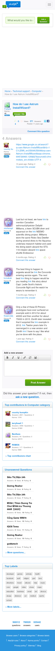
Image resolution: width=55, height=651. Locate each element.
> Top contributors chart (18, 455)
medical (33, 596)
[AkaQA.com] (11, 4)
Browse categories (27, 635)
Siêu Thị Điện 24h (16, 477)
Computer (37, 91)
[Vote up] (15, 121)
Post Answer (38, 382)
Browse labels (43, 635)
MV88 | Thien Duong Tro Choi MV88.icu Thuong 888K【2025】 (19, 506)
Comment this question (39, 131)
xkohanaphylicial (11, 228)
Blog (39, 645)
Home (8, 91)
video (24, 587)
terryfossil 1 (17, 423)
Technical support (21, 91)
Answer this (19, 114)
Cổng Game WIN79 (16, 517)
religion (26, 578)
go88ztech (12, 543)
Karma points (33, 640)
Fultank (7, 108)
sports (41, 596)
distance (18, 596)
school (9, 600)
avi (25, 596)
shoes (31, 587)
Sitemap (31, 645)
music (42, 582)
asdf (18, 578)
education (10, 591)
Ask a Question (43, 20)
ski (36, 591)
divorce (43, 591)
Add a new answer (13, 352)
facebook (10, 578)
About (23, 640)
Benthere (16, 433)
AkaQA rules (13, 640)
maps (39, 587)
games (19, 574)
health (37, 574)
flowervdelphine (10, 315)
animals (29, 574)
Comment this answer (25, 166)
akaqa (9, 596)
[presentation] (7, 358)
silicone (27, 582)
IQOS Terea (13, 526)
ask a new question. (28, 397)
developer (10, 574)
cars (8, 587)
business (20, 591)
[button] (7, 358)
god (33, 578)
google (15, 587)
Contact (44, 640)
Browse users (12, 635)
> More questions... (16, 552)
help (35, 582)
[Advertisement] (27, 60)
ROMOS (15, 444)
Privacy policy (20, 645)
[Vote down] (21, 121)
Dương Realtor (14, 485)
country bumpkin (11, 149)
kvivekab (8, 278)
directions (10, 582)
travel (19, 582)
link (44, 219)
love (40, 578)
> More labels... (13, 606)
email (29, 591)
